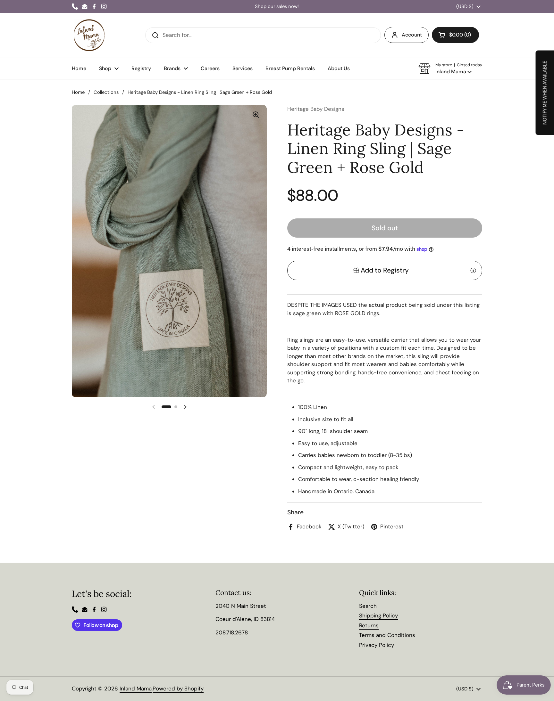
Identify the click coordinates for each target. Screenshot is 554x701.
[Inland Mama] (89, 35)
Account (412, 34)
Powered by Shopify (178, 688)
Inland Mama (136, 688)
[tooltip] (473, 269)
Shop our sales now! (277, 6)
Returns (369, 625)
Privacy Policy (376, 644)
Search (368, 605)
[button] (450, 68)
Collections (106, 92)
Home (78, 92)
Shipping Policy (378, 615)
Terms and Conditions (387, 635)
